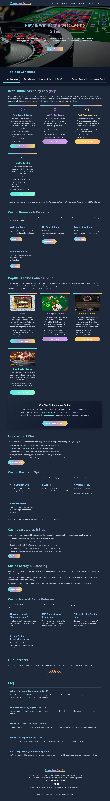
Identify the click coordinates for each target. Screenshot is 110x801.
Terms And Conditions (46, 787)
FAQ (98, 3)
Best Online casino (11, 79)
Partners (91, 3)
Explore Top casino (55, 49)
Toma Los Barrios (20, 3)
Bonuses (64, 3)
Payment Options (78, 79)
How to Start (81, 3)
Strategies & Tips (96, 79)
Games (72, 3)
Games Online (46, 79)
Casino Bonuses (29, 79)
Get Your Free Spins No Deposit (55, 423)
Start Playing (61, 79)
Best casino (55, 3)
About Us (33, 787)
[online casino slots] (55, 672)
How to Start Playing (73, 787)
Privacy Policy (59, 787)
